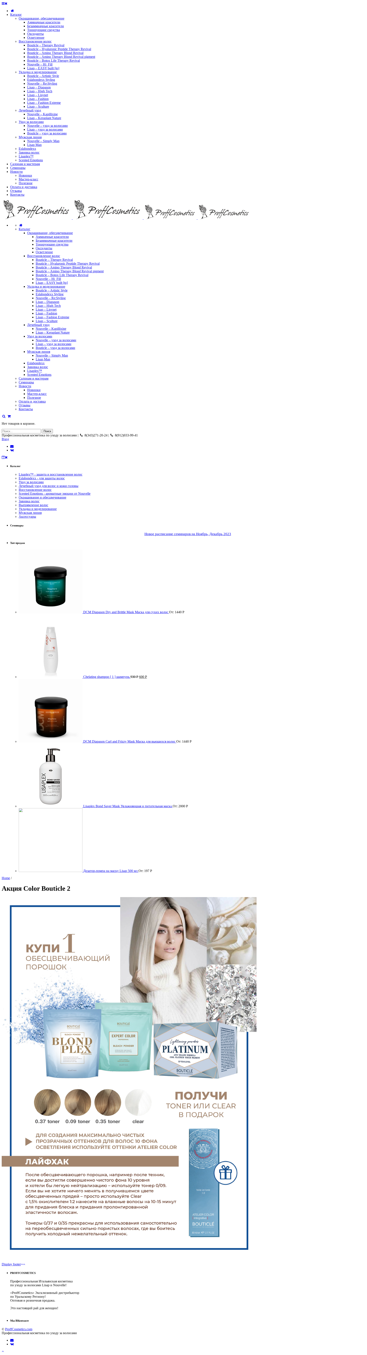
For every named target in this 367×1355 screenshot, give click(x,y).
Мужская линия (38, 351)
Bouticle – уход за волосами (55, 348)
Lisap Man (43, 359)
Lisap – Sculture (47, 321)
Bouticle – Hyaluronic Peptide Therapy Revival (68, 263)
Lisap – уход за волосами (53, 344)
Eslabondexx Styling (50, 294)
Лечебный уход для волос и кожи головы (48, 486)
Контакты (26, 409)
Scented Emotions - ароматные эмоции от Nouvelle (54, 493)
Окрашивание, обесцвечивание (50, 233)
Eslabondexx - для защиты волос (42, 478)
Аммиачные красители (52, 237)
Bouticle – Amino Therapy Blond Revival (64, 267)
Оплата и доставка (32, 401)
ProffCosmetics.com (18, 1329)
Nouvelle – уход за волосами (56, 340)
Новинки (34, 390)
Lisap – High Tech (48, 305)
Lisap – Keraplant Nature (53, 332)
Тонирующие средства (52, 244)
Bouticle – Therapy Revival (54, 260)
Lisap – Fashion (46, 313)
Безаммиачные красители (54, 240)
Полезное (34, 397)
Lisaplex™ (34, 371)
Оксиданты (44, 248)
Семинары (26, 382)
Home (6, 878)
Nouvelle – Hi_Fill (48, 279)
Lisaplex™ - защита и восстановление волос (50, 474)
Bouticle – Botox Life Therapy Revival (62, 275)
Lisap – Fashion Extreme (52, 317)
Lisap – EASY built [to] (52, 282)
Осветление (44, 252)
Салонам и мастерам (33, 378)
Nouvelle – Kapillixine (51, 328)
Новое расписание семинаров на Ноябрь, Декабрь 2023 (187, 534)
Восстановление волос (43, 256)
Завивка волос (37, 367)
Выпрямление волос (33, 505)
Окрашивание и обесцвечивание (42, 497)
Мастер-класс (37, 394)
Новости (25, 386)
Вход (5, 439)
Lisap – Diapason (47, 302)
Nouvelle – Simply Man (52, 355)
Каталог (24, 229)
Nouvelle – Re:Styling (51, 298)
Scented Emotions (39, 374)
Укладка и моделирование (46, 286)
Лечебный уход (38, 325)
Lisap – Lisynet (46, 309)
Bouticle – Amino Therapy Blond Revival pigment (70, 271)
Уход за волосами (39, 336)
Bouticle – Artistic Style (52, 290)
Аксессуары (27, 516)
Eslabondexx (36, 363)
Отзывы (24, 405)
